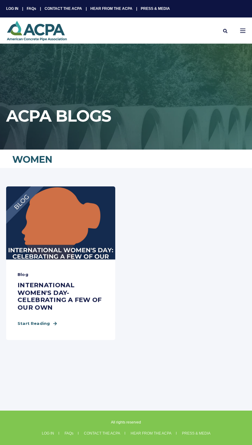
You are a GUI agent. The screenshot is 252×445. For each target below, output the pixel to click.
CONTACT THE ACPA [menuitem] (63, 8)
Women (32, 159)
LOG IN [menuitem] (12, 8)
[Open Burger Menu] (243, 30)
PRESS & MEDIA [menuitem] (155, 8)
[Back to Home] (37, 37)
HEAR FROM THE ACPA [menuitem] (111, 8)
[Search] (225, 30)
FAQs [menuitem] (31, 8)
